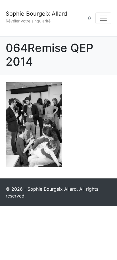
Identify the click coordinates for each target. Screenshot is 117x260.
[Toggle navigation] (103, 18)
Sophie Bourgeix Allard (36, 13)
